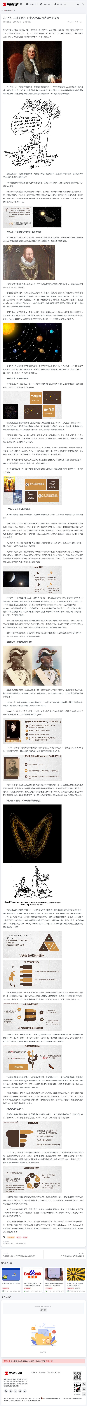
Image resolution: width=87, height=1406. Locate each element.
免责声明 (42, 1372)
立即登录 (43, 1310)
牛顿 (15, 30)
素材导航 (27, 22)
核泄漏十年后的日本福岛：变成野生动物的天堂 (76, 1284)
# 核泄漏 (77, 1288)
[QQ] (11, 1391)
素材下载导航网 (19, 1398)
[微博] (15, 1391)
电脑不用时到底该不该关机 (11, 1283)
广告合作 (50, 1372)
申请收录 (34, 1372)
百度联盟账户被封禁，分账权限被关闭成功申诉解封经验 (33, 1285)
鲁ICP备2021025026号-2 (33, 1398)
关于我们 (57, 1372)
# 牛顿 (25, 1237)
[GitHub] (20, 1391)
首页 (3, 10)
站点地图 (11, 1401)
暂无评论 (7, 1296)
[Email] (25, 1391)
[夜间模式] (84, 1394)
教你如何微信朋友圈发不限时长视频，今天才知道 (54, 1284)
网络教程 (8, 10)
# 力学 (19, 1237)
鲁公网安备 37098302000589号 (52, 1398)
